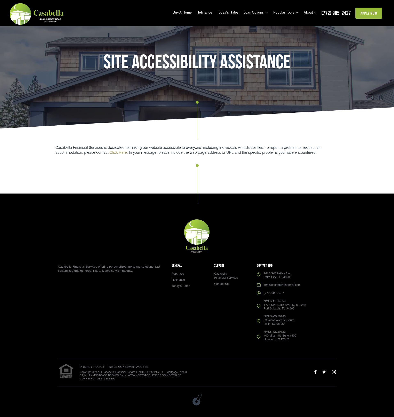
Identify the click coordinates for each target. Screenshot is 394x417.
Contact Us (221, 284)
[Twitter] (324, 372)
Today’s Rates (228, 12)
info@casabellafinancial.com (282, 285)
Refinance (204, 12)
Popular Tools (284, 12)
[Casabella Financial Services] (37, 14)
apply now (369, 13)
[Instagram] (334, 372)
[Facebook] (315, 372)
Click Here (118, 152)
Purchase (178, 273)
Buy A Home (182, 12)
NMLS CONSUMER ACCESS (128, 366)
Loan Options (254, 12)
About (309, 12)
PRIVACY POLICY (92, 366)
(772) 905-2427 (336, 13)
